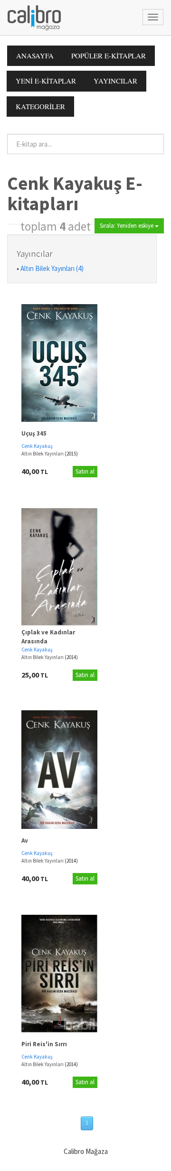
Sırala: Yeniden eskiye (127, 226)
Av (24, 840)
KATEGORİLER (40, 106)
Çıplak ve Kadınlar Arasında (48, 636)
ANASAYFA (35, 55)
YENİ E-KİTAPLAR (46, 80)
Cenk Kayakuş (37, 446)
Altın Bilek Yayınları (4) (52, 268)
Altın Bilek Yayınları (43, 453)
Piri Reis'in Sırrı (44, 1044)
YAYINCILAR (115, 80)
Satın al (85, 471)
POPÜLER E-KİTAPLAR (108, 55)
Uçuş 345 (34, 433)
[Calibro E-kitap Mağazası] (30, 16)
